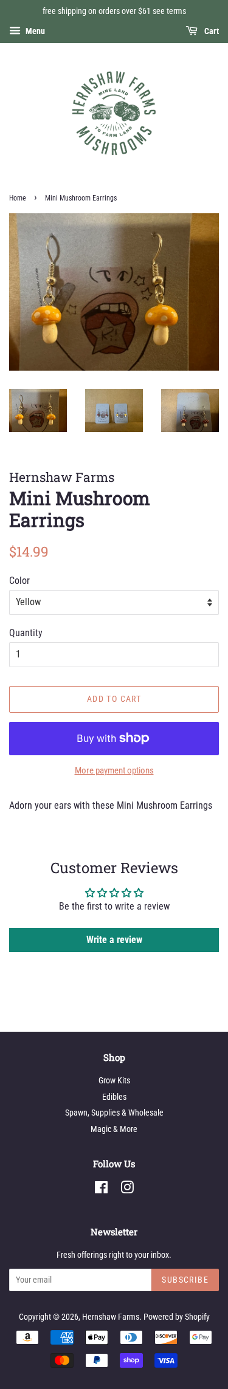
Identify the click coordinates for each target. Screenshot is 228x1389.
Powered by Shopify (176, 1317)
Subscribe (185, 1279)
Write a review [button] (114, 939)
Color (19, 580)
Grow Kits (114, 1080)
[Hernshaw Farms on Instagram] (127, 1190)
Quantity (26, 633)
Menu (34, 31)
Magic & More (114, 1129)
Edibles (114, 1097)
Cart (210, 31)
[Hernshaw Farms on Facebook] (101, 1190)
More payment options (114, 770)
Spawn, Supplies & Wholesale (114, 1112)
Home (17, 198)
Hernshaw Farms (110, 1317)
